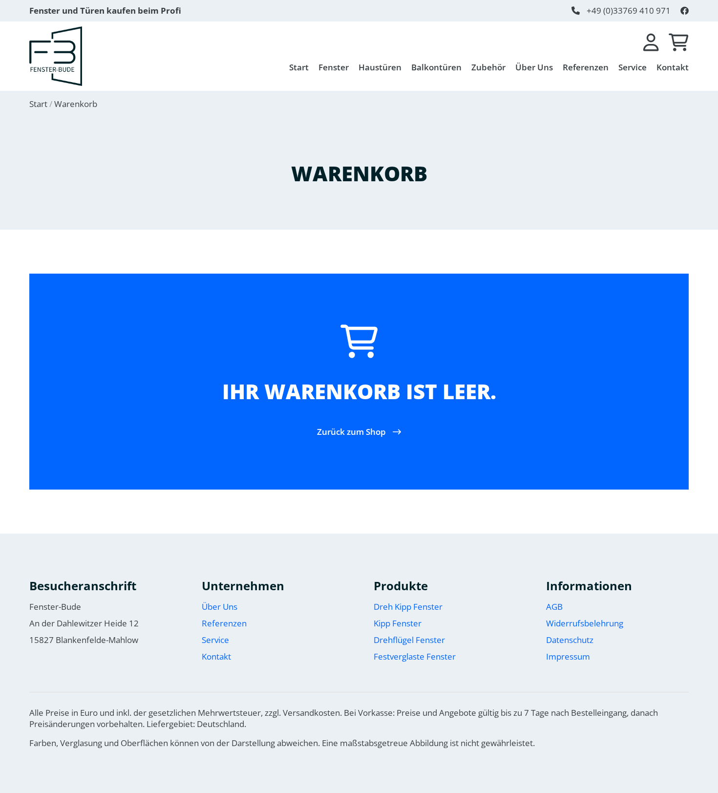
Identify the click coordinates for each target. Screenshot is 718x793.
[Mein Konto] (651, 42)
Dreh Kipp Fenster (408, 606)
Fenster (333, 67)
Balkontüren (436, 67)
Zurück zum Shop (352, 431)
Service (632, 67)
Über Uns (534, 67)
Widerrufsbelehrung (584, 623)
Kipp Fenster (398, 623)
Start (299, 67)
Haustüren (380, 67)
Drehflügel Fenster (409, 639)
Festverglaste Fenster (415, 656)
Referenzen (586, 67)
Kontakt (672, 67)
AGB (554, 606)
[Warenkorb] (679, 42)
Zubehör (488, 67)
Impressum (568, 656)
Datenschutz (569, 639)
